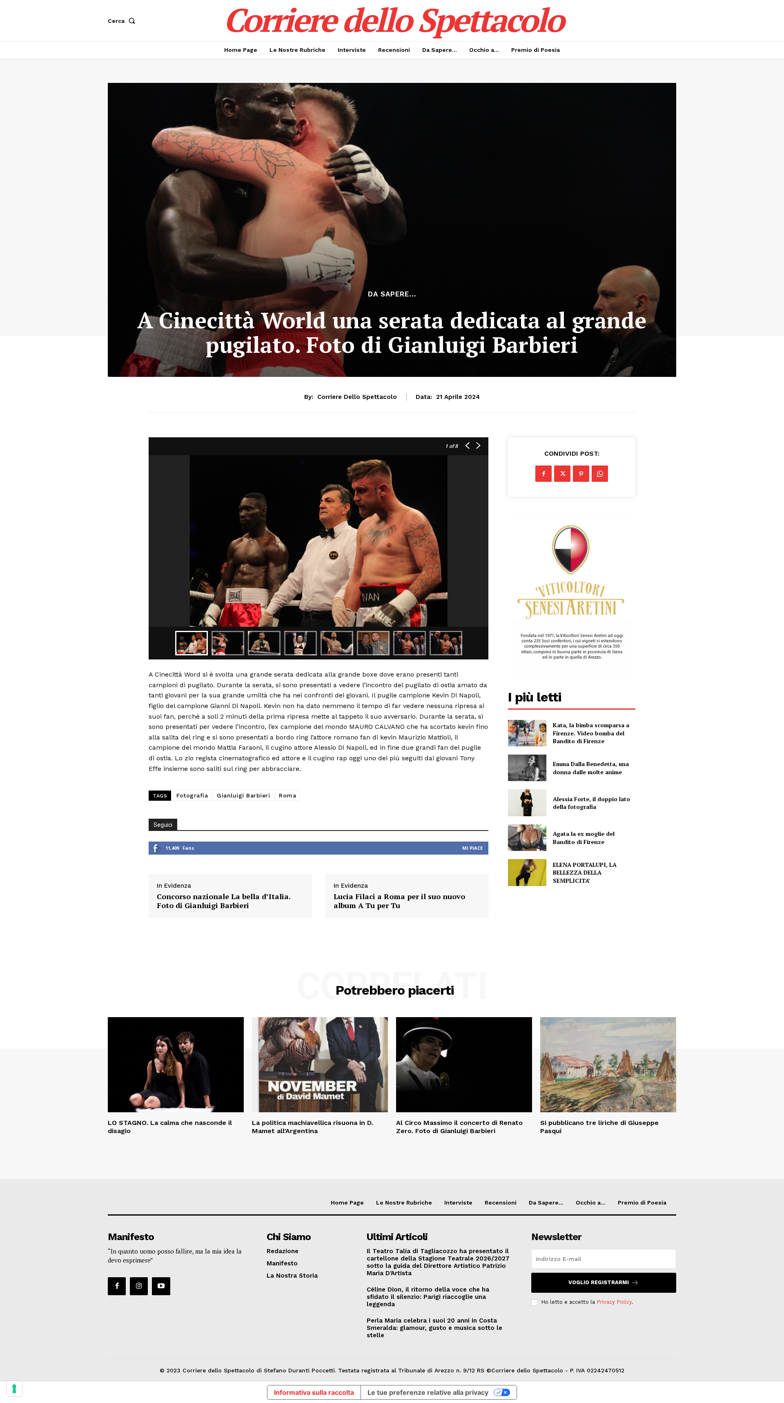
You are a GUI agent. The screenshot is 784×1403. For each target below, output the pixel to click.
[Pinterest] (581, 473)
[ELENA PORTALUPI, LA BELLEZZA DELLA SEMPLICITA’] (527, 872)
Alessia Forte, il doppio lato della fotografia (591, 803)
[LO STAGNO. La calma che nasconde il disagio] (176, 1064)
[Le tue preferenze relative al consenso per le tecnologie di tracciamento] (14, 1388)
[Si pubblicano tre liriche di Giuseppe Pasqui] (608, 1064)
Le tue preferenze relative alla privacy (428, 1392)
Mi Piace (472, 848)
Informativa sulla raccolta (314, 1392)
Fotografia (192, 795)
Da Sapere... (392, 294)
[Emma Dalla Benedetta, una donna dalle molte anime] (527, 768)
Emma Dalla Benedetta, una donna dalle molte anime (591, 768)
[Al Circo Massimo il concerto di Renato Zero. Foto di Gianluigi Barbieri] (464, 1064)
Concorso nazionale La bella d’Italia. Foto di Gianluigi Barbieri (223, 901)
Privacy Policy (614, 1302)
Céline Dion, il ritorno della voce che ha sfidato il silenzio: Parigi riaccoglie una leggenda (428, 1297)
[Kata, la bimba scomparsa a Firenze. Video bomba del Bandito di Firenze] (527, 733)
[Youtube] (161, 1286)
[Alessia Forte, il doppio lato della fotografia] (527, 802)
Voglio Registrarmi (598, 1282)
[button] (123, 20)
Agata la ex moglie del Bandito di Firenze (584, 838)
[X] (562, 473)
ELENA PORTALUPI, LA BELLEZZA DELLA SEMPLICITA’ (585, 872)
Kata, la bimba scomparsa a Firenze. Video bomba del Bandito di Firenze (591, 733)
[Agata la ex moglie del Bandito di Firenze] (527, 837)
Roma (287, 795)
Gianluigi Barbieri (243, 795)
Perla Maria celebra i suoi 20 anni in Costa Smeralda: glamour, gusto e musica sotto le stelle (434, 1328)
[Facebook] (543, 473)
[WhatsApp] (600, 473)
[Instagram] (139, 1286)
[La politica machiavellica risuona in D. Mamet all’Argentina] (320, 1064)
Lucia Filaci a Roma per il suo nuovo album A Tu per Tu (399, 901)
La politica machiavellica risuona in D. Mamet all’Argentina (312, 1126)
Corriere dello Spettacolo (357, 397)
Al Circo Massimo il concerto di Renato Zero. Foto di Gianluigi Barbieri (459, 1126)
